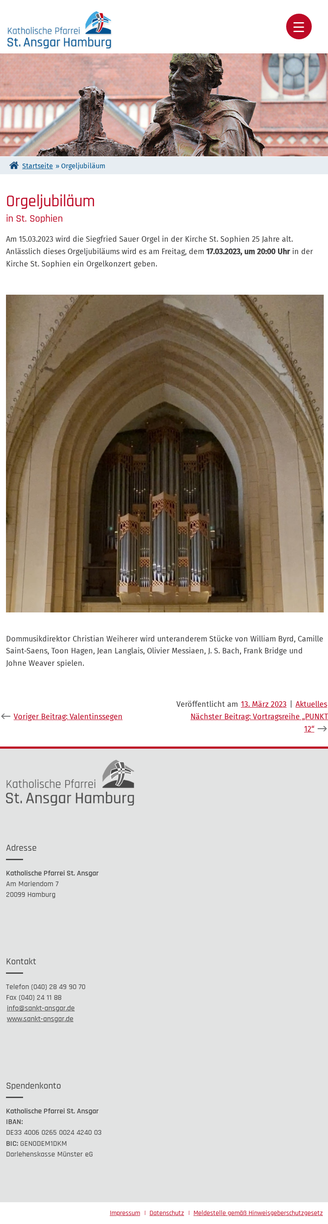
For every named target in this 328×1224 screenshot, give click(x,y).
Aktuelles (311, 704)
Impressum (125, 1213)
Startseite (37, 166)
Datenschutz (166, 1213)
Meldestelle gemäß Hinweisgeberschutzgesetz (258, 1213)
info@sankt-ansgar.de (41, 1008)
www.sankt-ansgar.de (40, 1019)
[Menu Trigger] (299, 26)
